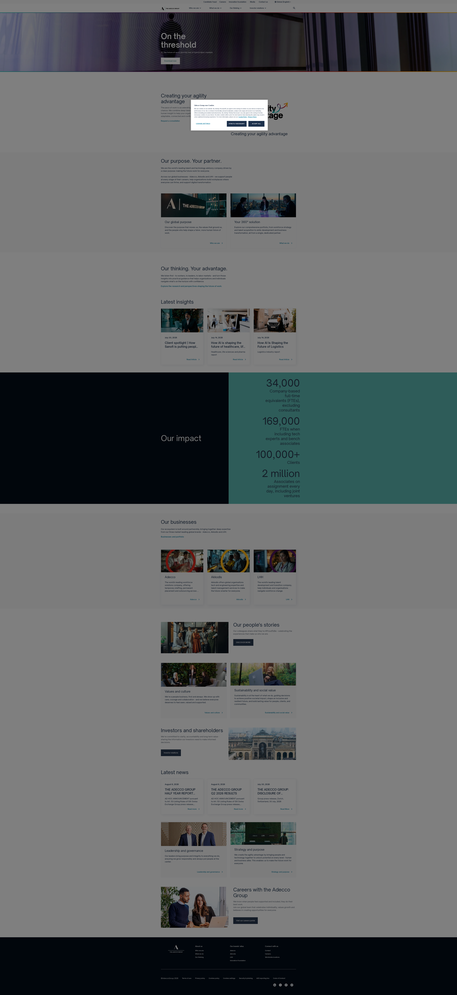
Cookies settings (203, 123)
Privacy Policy (252, 117)
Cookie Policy (242, 117)
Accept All (256, 123)
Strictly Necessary (237, 123)
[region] (229, 115)
